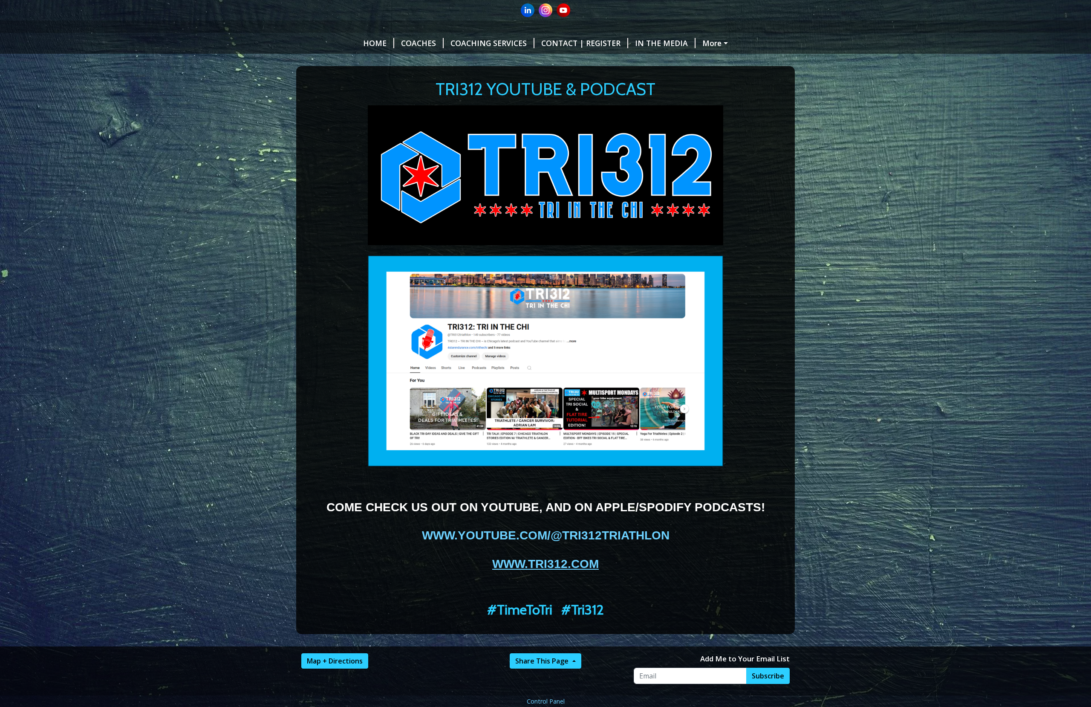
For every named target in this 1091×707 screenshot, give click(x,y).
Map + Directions (335, 661)
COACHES (418, 43)
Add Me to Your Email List (745, 659)
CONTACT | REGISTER (581, 43)
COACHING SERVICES (488, 43)
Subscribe (768, 676)
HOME (375, 43)
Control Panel (546, 701)
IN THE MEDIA (661, 43)
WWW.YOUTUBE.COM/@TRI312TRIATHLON (546, 535)
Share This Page (542, 661)
